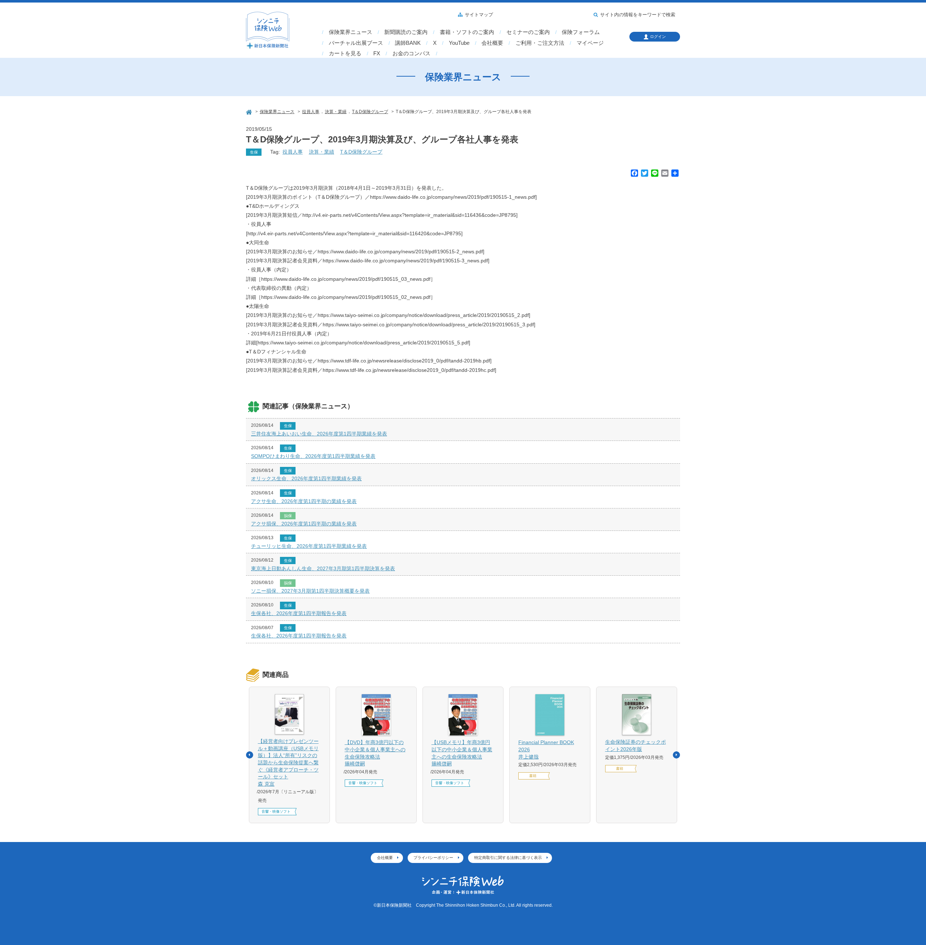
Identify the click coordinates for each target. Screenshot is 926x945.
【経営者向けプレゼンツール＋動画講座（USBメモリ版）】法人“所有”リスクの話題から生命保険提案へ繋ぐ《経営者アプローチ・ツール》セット (288, 762)
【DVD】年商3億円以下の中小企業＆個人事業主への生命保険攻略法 (375, 752)
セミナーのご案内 (528, 32)
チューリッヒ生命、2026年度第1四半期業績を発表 (309, 546)
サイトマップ (479, 14)
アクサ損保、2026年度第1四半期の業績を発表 (304, 524)
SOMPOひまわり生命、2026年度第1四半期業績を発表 (313, 456)
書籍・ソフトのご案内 (467, 32)
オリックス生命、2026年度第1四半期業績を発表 (306, 478)
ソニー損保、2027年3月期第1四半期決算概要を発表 (310, 591)
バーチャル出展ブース (356, 43)
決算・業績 (321, 152)
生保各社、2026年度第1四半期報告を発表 (299, 613)
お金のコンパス (411, 53)
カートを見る (345, 53)
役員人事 (293, 152)
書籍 (532, 776)
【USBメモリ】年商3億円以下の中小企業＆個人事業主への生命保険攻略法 (462, 752)
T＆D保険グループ (361, 152)
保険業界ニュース (350, 32)
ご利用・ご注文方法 (539, 43)
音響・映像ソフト (276, 811)
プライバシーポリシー (433, 857)
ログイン (658, 36)
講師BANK (408, 43)
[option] (289, 755)
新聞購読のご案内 (406, 32)
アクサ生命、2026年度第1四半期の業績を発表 (304, 501)
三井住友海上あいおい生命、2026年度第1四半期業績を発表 (319, 434)
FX (376, 53)
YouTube (459, 43)
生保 (254, 152)
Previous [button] (249, 755)
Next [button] (676, 755)
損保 (288, 516)
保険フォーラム (581, 32)
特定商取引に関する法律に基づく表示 (508, 857)
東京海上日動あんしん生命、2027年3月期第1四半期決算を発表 (323, 568)
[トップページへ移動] (249, 111)
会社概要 (492, 43)
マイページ (590, 43)
